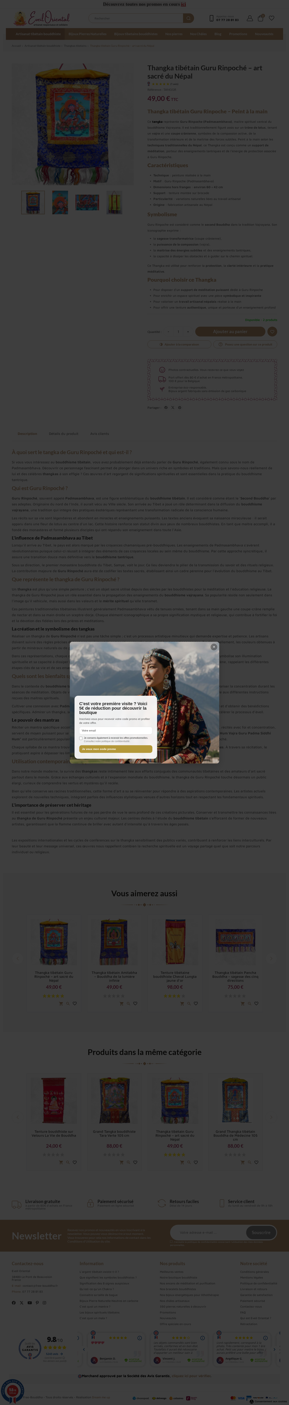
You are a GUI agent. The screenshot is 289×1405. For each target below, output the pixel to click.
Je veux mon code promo (99, 749)
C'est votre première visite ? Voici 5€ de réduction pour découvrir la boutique (113, 708)
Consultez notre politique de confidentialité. (107, 741)
